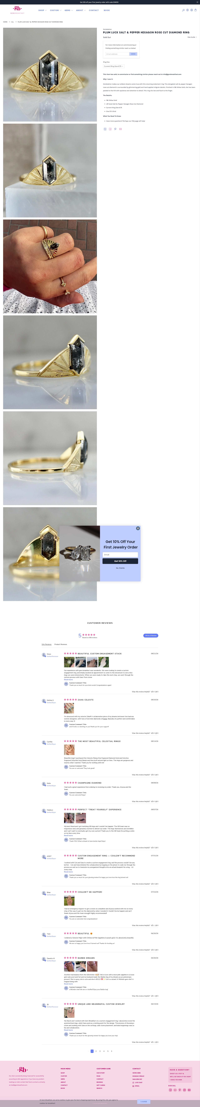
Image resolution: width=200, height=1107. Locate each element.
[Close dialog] (138, 528)
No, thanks (120, 568)
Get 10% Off (120, 561)
